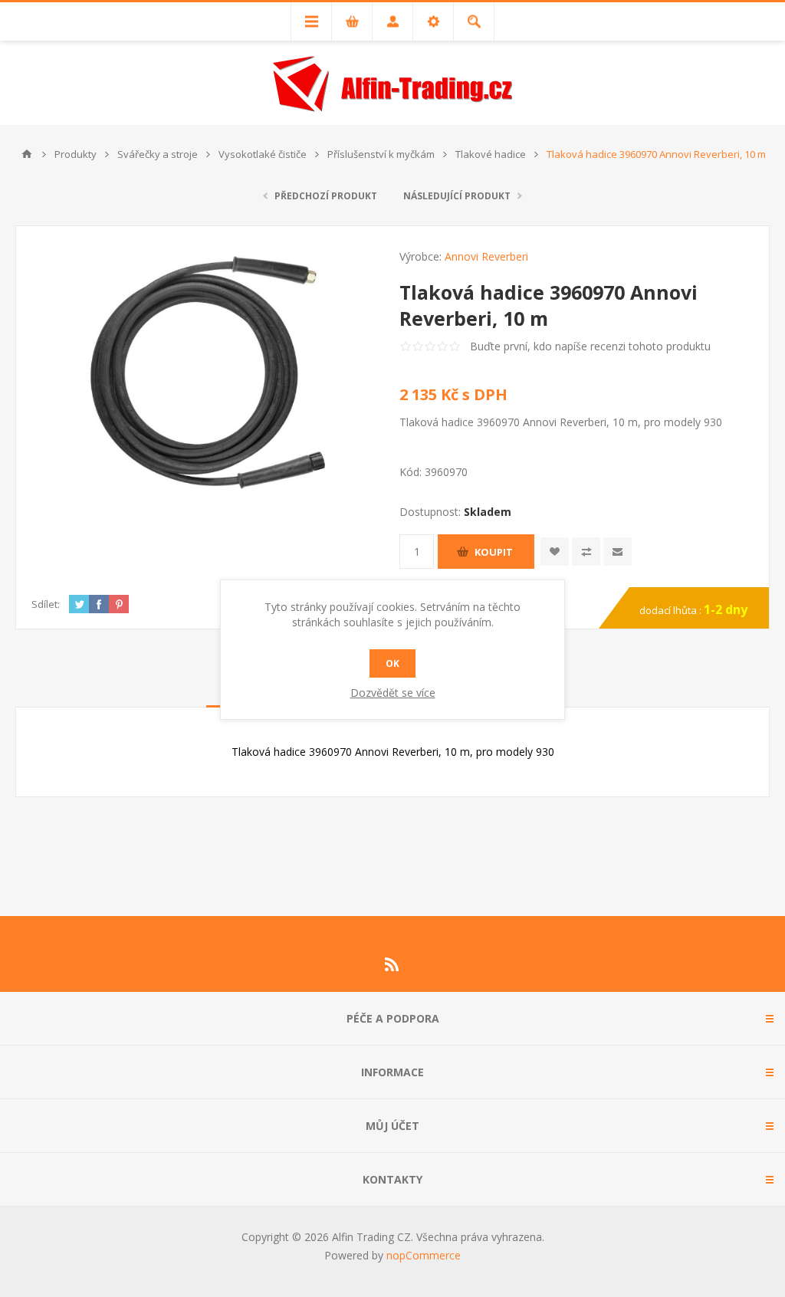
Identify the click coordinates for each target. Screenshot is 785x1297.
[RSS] (392, 964)
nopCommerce (423, 1255)
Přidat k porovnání (586, 551)
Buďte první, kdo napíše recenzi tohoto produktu (590, 346)
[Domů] (26, 154)
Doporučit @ (617, 551)
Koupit (494, 552)
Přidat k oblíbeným (554, 551)
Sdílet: (45, 604)
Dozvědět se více (392, 692)
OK (392, 663)
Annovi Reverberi (486, 256)
